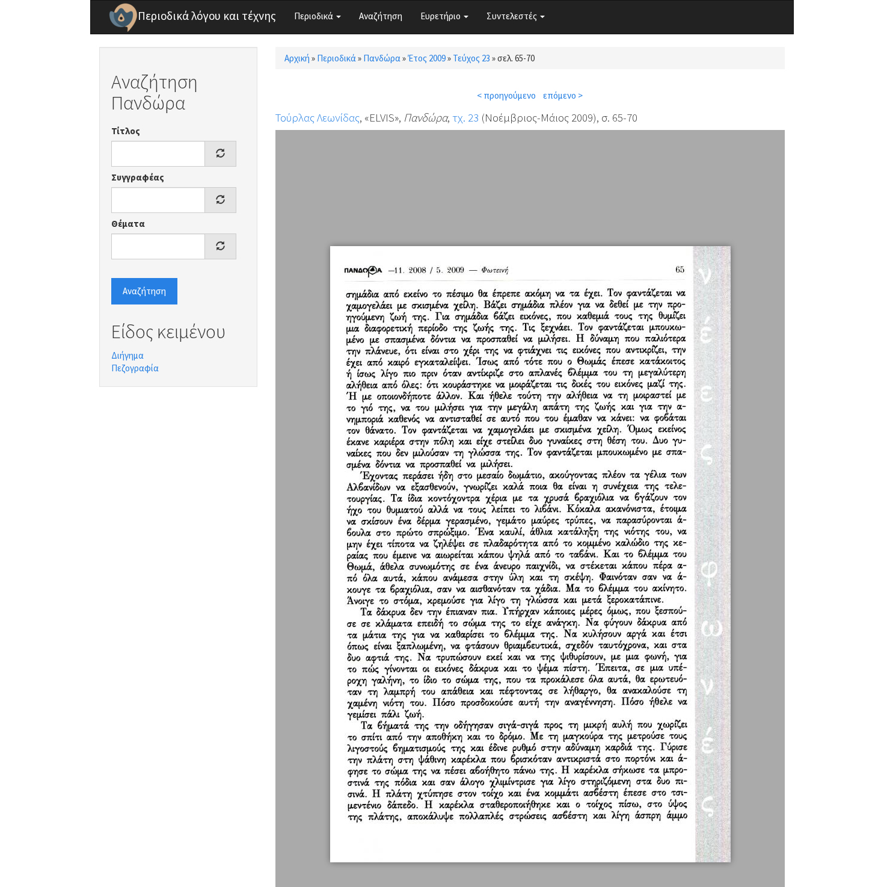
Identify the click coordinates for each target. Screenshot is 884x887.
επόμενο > (563, 95)
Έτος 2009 (427, 58)
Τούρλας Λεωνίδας (317, 117)
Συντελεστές (513, 16)
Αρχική (297, 58)
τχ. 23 (465, 117)
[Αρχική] (123, 17)
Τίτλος (125, 131)
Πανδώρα (382, 58)
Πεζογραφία (135, 368)
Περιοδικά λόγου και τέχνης (207, 15)
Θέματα (128, 223)
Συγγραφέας (137, 177)
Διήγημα (127, 355)
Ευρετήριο (441, 16)
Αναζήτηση (380, 16)
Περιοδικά (314, 16)
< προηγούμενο (506, 95)
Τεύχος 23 (471, 58)
